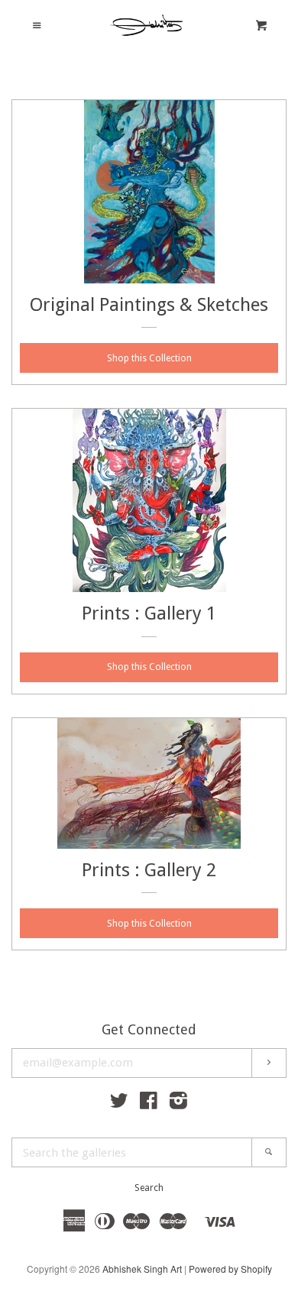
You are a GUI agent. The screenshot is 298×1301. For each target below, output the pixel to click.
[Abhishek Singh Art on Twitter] (119, 1103)
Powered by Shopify (230, 1268)
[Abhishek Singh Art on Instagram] (178, 1103)
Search (149, 1188)
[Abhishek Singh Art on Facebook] (148, 1103)
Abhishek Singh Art (142, 1268)
